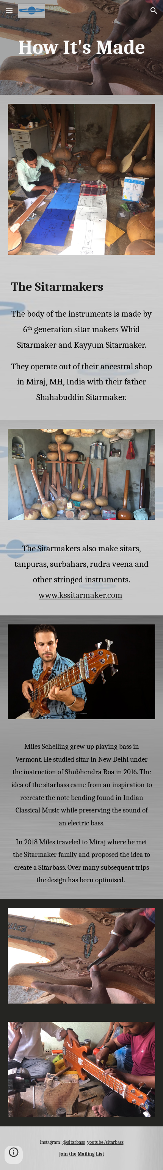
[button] (9, 10)
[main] (81, 47)
